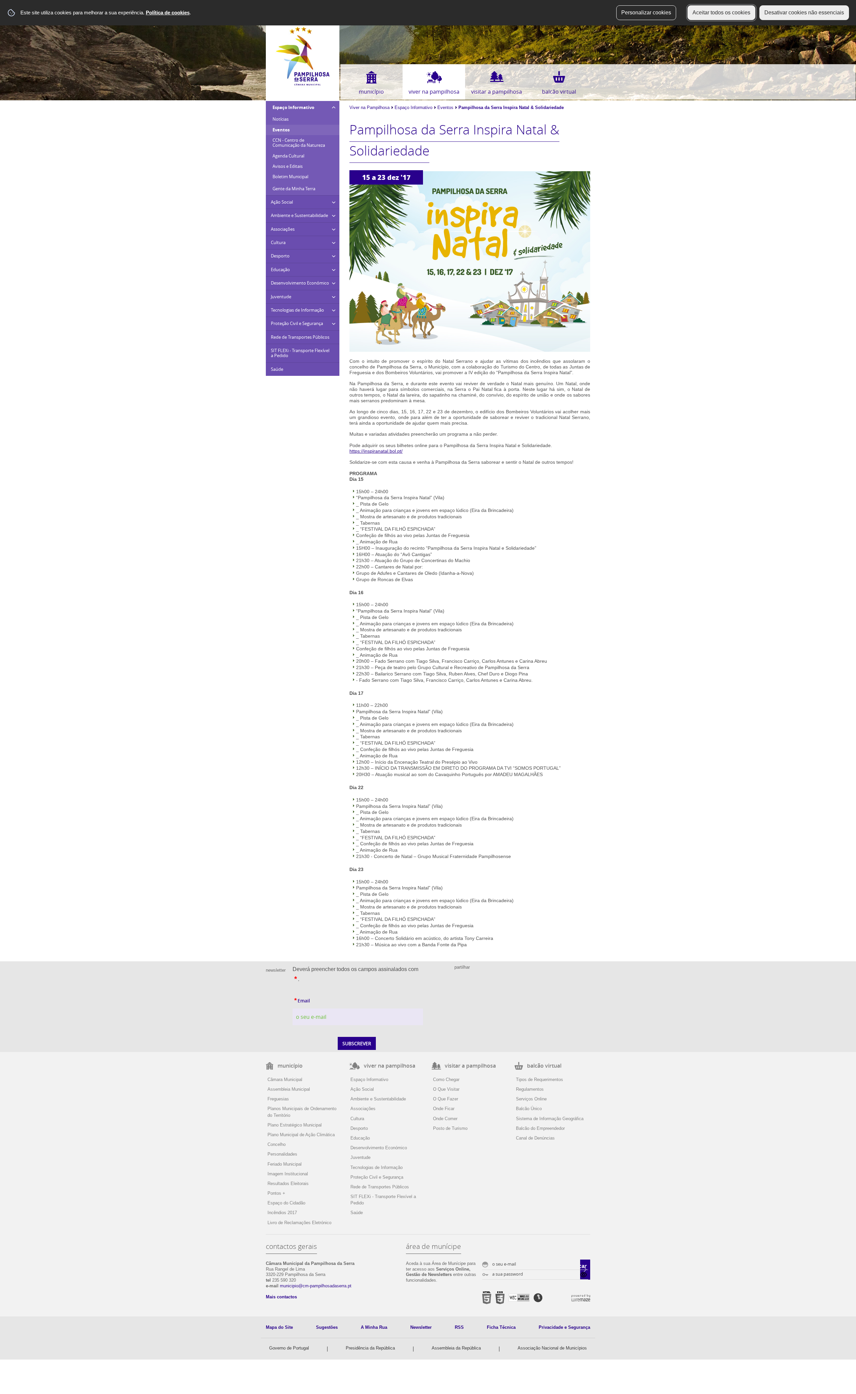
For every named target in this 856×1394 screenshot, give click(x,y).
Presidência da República (370, 1348)
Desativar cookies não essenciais (804, 12)
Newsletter (421, 1327)
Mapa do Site (279, 1327)
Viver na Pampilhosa (369, 107)
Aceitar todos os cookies (721, 12)
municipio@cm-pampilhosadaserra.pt (315, 1285)
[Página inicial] (302, 84)
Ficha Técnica (501, 1327)
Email (316, 1000)
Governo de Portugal (289, 1348)
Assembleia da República (456, 1348)
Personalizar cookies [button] (646, 12)
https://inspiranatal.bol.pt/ (376, 451)
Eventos (445, 107)
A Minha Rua (374, 1327)
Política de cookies (168, 12)
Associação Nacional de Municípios (552, 1348)
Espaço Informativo (413, 107)
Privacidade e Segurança (564, 1327)
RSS (459, 1327)
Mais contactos (281, 1296)
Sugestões (327, 1327)
